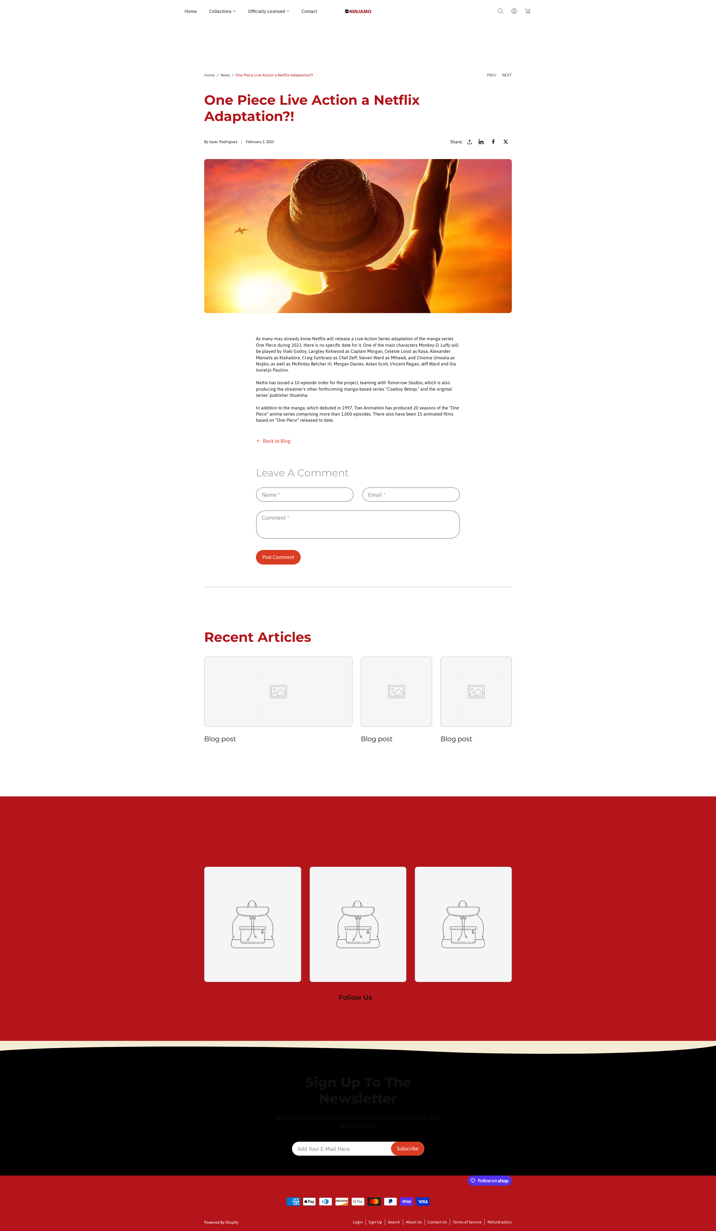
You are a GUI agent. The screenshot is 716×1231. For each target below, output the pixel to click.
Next (507, 75)
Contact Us (437, 1222)
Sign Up (375, 1222)
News (225, 75)
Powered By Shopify (221, 1222)
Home (209, 75)
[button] (222, 11)
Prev (491, 75)
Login (358, 1222)
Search (394, 1222)
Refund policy (499, 1222)
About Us (414, 1222)
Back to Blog (277, 441)
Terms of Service (467, 1222)
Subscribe (407, 1148)
